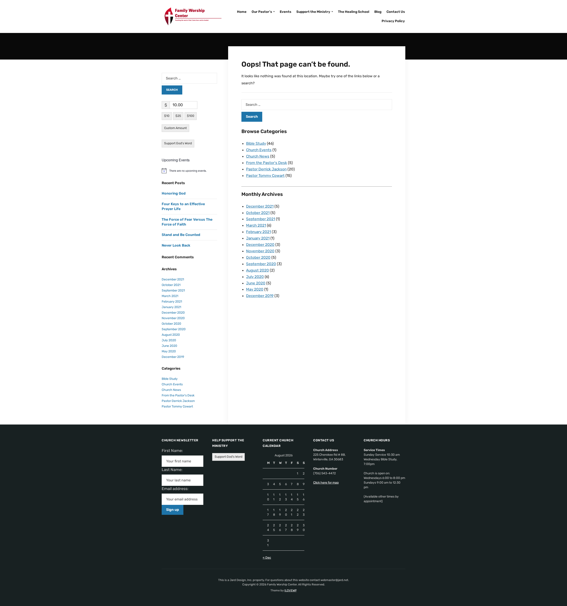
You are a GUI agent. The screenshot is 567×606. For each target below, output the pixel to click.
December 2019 (260, 295)
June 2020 (255, 283)
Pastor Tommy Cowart (265, 175)
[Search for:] (316, 104)
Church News (257, 156)
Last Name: (173, 469)
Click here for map (326, 482)
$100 (190, 116)
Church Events (259, 150)
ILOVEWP (290, 590)
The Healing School (353, 12)
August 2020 (257, 270)
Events (285, 12)
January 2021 (258, 238)
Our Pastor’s (262, 12)
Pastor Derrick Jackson (266, 169)
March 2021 (256, 225)
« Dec (267, 558)
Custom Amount (175, 128)
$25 (178, 116)
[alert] (189, 170)
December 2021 (260, 206)
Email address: (177, 488)
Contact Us (395, 12)
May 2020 (254, 289)
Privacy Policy (393, 21)
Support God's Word (178, 143)
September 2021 (260, 219)
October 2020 (258, 257)
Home (242, 12)
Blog (377, 12)
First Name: (174, 450)
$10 (166, 116)
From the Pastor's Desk (266, 162)
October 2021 (258, 212)
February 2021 (258, 232)
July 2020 (255, 276)
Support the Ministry (313, 12)
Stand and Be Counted (181, 235)
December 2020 (260, 244)
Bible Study (256, 143)
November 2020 (260, 251)
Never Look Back (176, 245)
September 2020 (261, 264)
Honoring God (174, 193)
